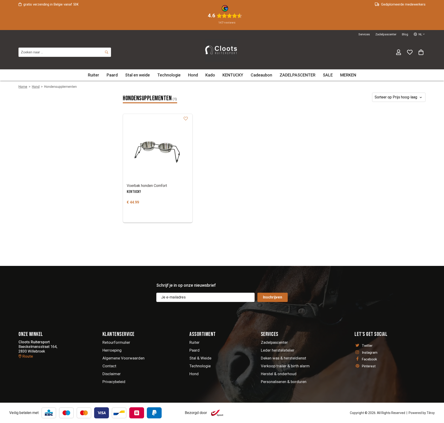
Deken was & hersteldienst (283, 358)
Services (364, 34)
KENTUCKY (232, 75)
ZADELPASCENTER (297, 75)
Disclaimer (111, 373)
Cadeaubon (261, 75)
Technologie (169, 75)
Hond (193, 75)
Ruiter (93, 75)
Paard (112, 75)
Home (22, 86)
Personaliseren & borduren (283, 381)
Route (27, 356)
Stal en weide (137, 75)
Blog (405, 34)
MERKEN (348, 75)
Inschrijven (272, 297)
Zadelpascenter (385, 34)
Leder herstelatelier (277, 350)
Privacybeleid (113, 381)
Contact (109, 366)
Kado (210, 75)
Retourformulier (116, 342)
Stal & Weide (200, 358)
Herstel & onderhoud (278, 373)
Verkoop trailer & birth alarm (285, 366)
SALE (328, 75)
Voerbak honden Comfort (147, 185)
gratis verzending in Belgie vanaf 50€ (51, 4)
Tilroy (431, 413)
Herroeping (112, 350)
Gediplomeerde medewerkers (403, 4)
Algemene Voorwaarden (123, 358)
